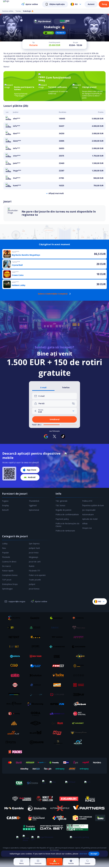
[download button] (9, 474)
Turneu (18, 11)
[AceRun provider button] (58, 723)
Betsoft (5, 510)
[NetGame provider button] (36, 627)
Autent (91, 4)
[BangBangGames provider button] (79, 704)
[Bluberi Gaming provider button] (15, 675)
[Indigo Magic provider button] (58, 713)
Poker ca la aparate (37, 575)
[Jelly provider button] (15, 723)
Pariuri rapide (7, 570)
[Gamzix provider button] (36, 618)
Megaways (33, 557)
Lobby (4, 543)
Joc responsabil (88, 510)
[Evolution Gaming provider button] (36, 675)
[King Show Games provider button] (58, 685)
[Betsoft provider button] (15, 627)
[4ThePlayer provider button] (58, 694)
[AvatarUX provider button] (36, 694)
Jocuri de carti (35, 561)
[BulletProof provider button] (15, 704)
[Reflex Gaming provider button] (36, 723)
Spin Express (34, 543)
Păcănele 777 (34, 570)
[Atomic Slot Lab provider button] (79, 656)
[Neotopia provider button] (79, 742)
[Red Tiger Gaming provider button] (36, 656)
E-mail (43, 387)
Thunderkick (34, 501)
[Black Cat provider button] (36, 732)
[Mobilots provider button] (15, 656)
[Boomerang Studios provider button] (36, 704)
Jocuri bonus (34, 588)
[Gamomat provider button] (58, 618)
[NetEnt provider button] (15, 637)
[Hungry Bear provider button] (79, 732)
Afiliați (84, 523)
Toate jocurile (35, 579)
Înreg (104, 4)
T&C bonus (60, 505)
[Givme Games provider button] (36, 646)
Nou (4, 548)
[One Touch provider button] (36, 685)
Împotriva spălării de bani (93, 505)
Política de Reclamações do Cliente (67, 524)
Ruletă (31, 566)
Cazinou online (7, 11)
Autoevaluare (88, 514)
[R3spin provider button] (15, 742)
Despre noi (87, 528)
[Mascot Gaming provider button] (79, 685)
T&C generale (61, 501)
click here (83, 853)
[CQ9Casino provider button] (15, 665)
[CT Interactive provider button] (58, 646)
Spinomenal (34, 510)
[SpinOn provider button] (58, 704)
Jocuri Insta (33, 552)
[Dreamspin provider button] (36, 742)
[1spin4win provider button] (36, 637)
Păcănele (6, 557)
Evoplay (5, 505)
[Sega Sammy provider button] (15, 694)
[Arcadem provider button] (79, 646)
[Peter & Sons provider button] (79, 627)
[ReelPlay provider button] (79, 694)
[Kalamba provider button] (79, 637)
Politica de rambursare (65, 530)
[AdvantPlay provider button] (15, 732)
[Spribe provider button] (58, 656)
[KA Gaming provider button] (15, 713)
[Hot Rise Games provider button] (58, 732)
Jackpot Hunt (34, 548)
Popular (5, 552)
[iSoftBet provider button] (15, 646)
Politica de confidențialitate (67, 514)
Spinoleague (7, 588)
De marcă (6, 566)
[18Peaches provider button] (15, 752)
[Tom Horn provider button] (79, 665)
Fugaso (5, 501)
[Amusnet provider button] (79, 723)
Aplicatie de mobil (89, 519)
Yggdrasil (33, 505)
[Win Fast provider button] (15, 685)
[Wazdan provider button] (58, 637)
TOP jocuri (6, 579)
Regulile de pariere (63, 510)
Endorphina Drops (10, 584)
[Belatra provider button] (36, 665)
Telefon (66, 387)
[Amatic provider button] (58, 627)
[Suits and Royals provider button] (58, 742)
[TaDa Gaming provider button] (58, 675)
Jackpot (32, 584)
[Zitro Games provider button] (79, 675)
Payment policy (62, 519)
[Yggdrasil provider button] (79, 618)
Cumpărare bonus (10, 575)
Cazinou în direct (9, 561)
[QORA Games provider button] (36, 713)
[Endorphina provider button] (15, 618)
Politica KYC (87, 501)
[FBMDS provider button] (58, 665)
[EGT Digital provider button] (79, 713)
